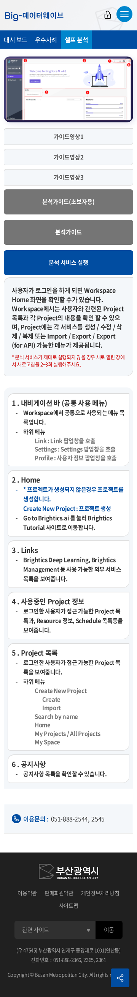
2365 (88, 959)
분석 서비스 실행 (68, 262)
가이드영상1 (69, 136)
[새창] (68, 872)
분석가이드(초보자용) (68, 201)
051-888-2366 (67, 959)
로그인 (108, 15)
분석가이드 (68, 232)
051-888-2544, (70, 818)
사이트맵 (68, 905)
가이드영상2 (69, 157)
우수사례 (46, 39)
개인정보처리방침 (100, 893)
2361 (101, 959)
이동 (109, 930)
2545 (97, 818)
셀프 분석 (76, 39)
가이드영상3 (69, 177)
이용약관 (27, 893)
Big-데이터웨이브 (34, 16)
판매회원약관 (59, 893)
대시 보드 (15, 39)
